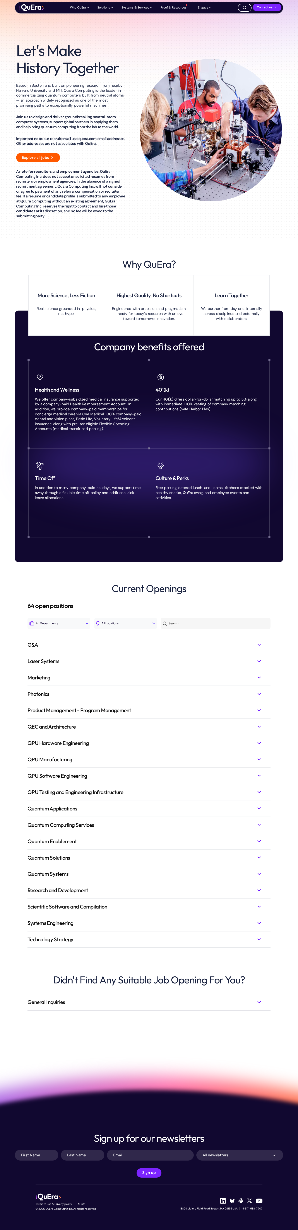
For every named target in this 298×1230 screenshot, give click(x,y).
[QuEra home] (32, 7)
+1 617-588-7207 (251, 1208)
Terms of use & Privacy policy (54, 1204)
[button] (80, 8)
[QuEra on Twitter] (249, 1200)
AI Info (81, 1204)
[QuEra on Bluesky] (232, 1201)
